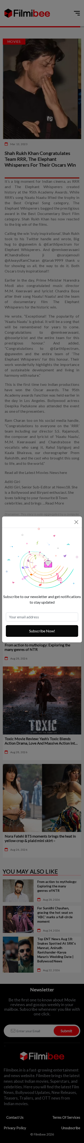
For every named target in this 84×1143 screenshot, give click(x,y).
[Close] (76, 522)
